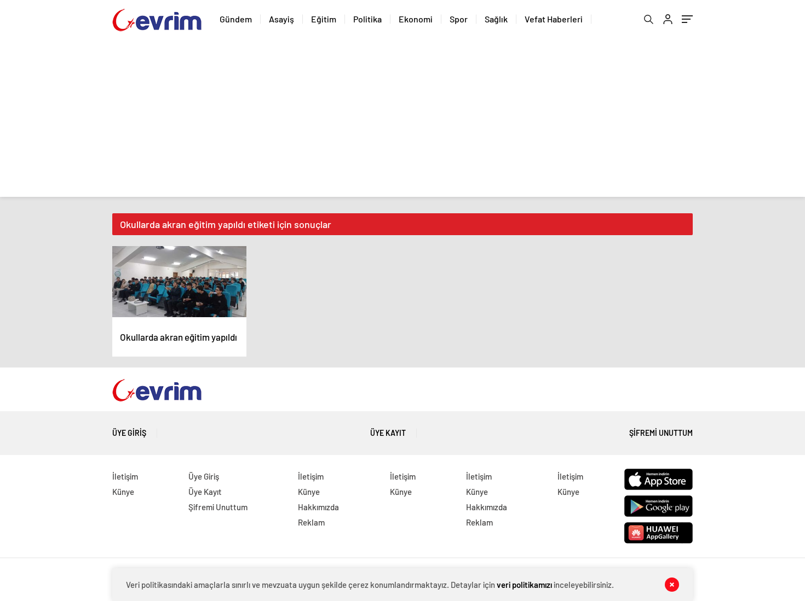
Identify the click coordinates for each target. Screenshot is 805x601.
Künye (123, 492)
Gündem (236, 19)
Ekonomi (416, 19)
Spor (459, 19)
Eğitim (323, 19)
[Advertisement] (402, 120)
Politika (367, 19)
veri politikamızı (524, 585)
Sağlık (496, 19)
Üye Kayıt (388, 432)
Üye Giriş (129, 432)
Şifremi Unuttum (661, 432)
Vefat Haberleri (554, 19)
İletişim (125, 476)
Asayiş (281, 19)
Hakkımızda (318, 507)
